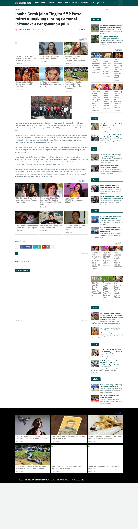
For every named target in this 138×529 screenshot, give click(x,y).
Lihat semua (84, 253)
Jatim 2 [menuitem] (99, 3)
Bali (22, 9)
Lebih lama (83, 321)
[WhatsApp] (87, 29)
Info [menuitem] (59, 3)
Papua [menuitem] (43, 3)
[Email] (48, 247)
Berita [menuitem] (51, 3)
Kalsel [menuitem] (74, 3)
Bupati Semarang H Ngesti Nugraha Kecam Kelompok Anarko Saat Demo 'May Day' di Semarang (111, 330)
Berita (24, 241)
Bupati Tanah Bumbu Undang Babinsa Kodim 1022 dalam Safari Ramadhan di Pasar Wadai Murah (110, 229)
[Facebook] (82, 29)
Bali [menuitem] (92, 3)
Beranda (17, 9)
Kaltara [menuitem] (84, 3)
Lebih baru (19, 321)
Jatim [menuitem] (66, 3)
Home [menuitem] (37, 3)
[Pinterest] (44, 247)
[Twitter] (84, 29)
